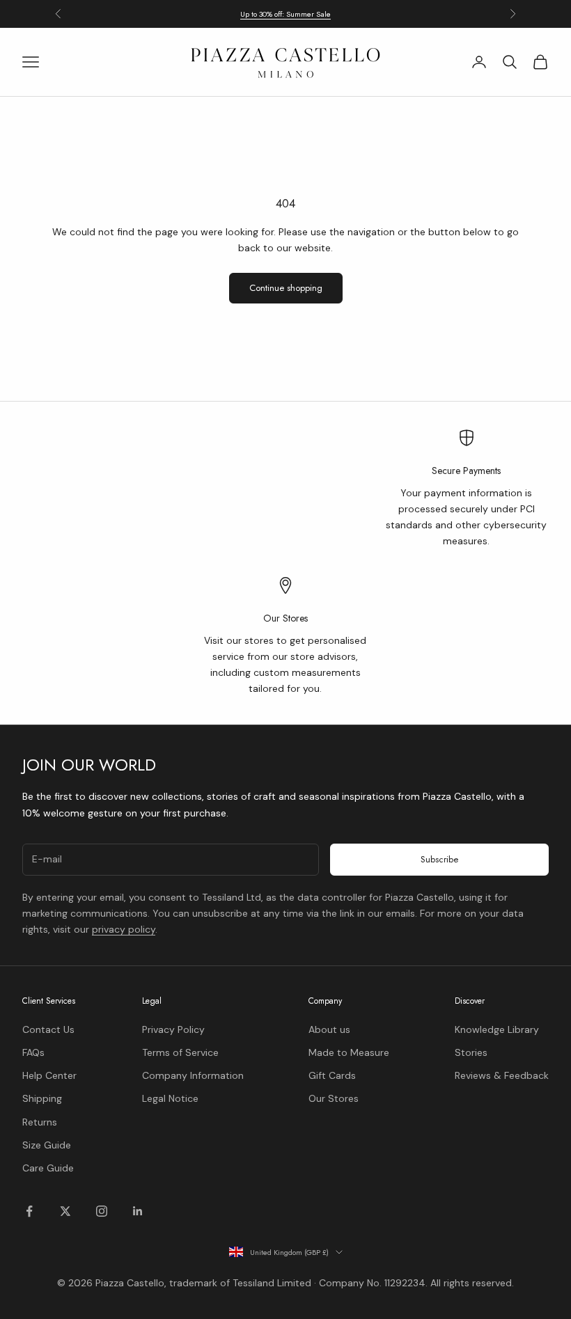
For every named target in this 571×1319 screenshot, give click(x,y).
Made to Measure (348, 1052)
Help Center (49, 1075)
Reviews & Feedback (502, 1075)
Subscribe (439, 859)
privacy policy (123, 929)
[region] (285, 563)
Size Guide (46, 1145)
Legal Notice (170, 1098)
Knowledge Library (497, 1029)
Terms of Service (180, 1052)
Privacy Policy (173, 1029)
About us (329, 1029)
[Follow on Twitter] (65, 1211)
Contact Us (48, 1029)
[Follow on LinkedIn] (138, 1211)
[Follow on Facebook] (29, 1211)
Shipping (42, 1098)
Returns (39, 1122)
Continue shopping (285, 287)
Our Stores (333, 1098)
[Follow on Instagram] (102, 1211)
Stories (471, 1052)
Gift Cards (332, 1075)
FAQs (33, 1052)
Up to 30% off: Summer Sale (285, 13)
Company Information (193, 1075)
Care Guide (48, 1168)
